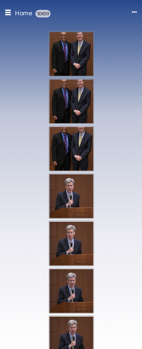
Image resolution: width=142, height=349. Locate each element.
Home (23, 13)
